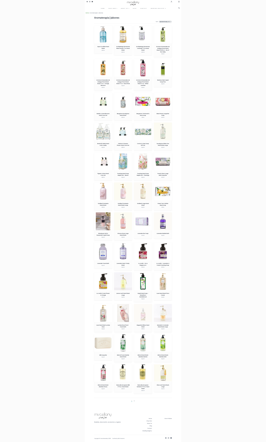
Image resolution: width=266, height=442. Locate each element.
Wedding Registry (158, 8)
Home (103, 8)
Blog (135, 8)
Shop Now (112, 8)
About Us (125, 8)
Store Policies (168, 418)
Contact (143, 8)
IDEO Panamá (121, 438)
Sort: (157, 21)
